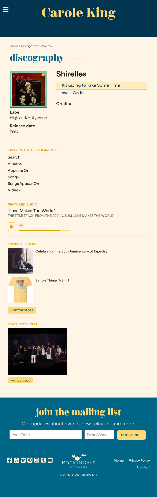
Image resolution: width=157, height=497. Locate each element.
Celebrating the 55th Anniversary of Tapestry (71, 251)
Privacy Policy (139, 460)
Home (14, 46)
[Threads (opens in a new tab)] (16, 461)
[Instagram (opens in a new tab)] (36, 461)
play (12, 226)
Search (14, 157)
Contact (143, 467)
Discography (30, 46)
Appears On (18, 171)
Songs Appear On (23, 184)
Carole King (78, 12)
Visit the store (22, 310)
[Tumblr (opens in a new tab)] (43, 461)
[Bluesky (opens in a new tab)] (23, 461)
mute (21, 225)
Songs (13, 177)
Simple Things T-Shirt (52, 280)
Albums (46, 46)
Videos (14, 190)
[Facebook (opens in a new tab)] (9, 461)
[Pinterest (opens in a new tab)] (30, 461)
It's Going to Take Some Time (91, 85)
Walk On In (73, 93)
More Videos (20, 381)
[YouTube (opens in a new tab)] (50, 461)
